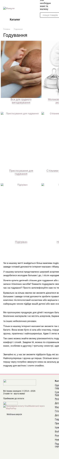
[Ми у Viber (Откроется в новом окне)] (55, 4)
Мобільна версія (14, 414)
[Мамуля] (19, 382)
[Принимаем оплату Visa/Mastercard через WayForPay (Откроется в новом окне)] (26, 407)
